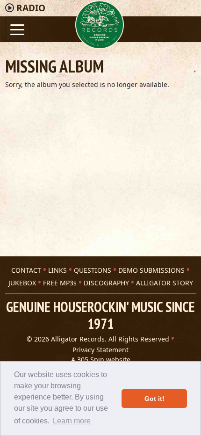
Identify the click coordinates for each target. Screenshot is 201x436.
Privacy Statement (100, 349)
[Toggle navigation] (17, 29)
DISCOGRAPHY (106, 282)
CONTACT (26, 270)
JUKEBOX (22, 282)
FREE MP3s (60, 282)
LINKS (57, 270)
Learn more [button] (72, 421)
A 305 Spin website (100, 359)
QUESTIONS (92, 270)
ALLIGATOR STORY (164, 282)
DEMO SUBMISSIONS (151, 270)
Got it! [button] (154, 398)
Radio (30, 8)
